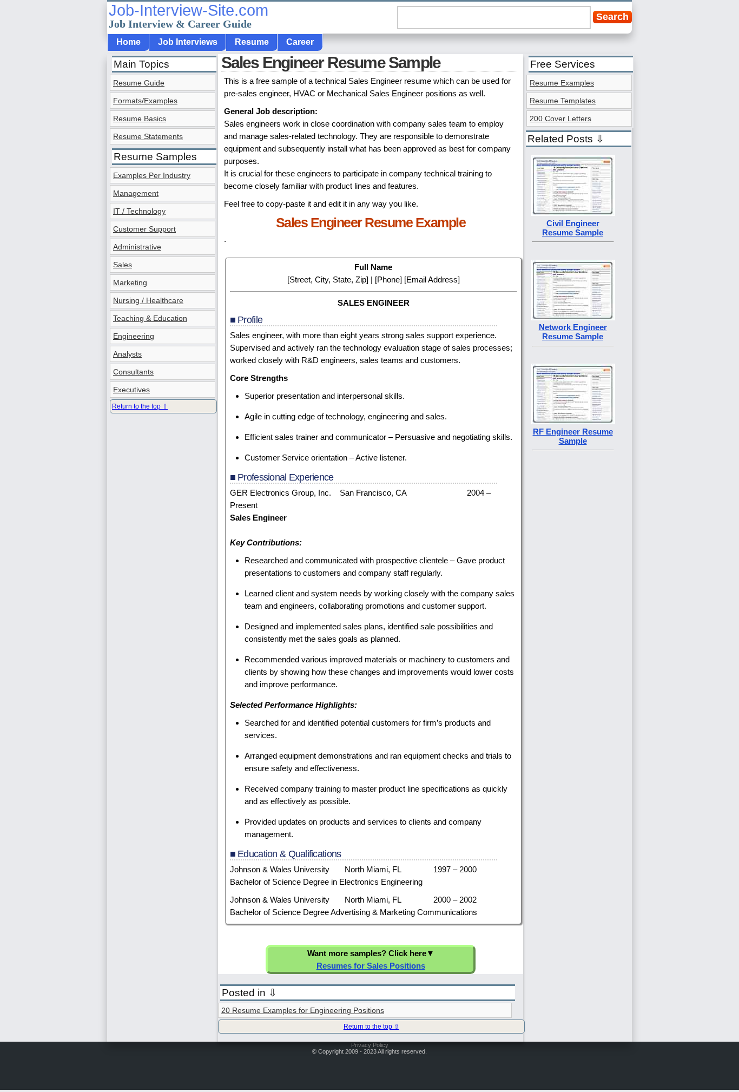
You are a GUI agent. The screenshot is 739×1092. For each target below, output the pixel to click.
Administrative (137, 246)
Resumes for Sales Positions (370, 965)
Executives (131, 389)
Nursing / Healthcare (148, 300)
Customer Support (144, 229)
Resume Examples (562, 82)
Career (300, 42)
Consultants (133, 371)
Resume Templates (563, 100)
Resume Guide (138, 82)
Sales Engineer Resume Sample (331, 62)
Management (136, 193)
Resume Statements (148, 136)
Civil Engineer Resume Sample (572, 228)
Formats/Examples (145, 100)
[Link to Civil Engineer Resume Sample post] (573, 213)
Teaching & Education (150, 318)
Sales (122, 264)
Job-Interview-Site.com (188, 16)
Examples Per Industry (151, 175)
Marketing (130, 282)
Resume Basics (139, 118)
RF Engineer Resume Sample (573, 436)
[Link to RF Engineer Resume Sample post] (573, 421)
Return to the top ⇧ (371, 1026)
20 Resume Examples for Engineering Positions (302, 1010)
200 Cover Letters (560, 118)
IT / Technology (139, 211)
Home (128, 42)
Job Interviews (187, 42)
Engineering (133, 336)
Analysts (127, 354)
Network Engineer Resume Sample (573, 332)
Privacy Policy (369, 1045)
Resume (252, 42)
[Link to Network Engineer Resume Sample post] (573, 317)
